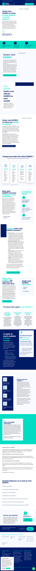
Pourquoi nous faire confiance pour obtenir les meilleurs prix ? (13, 501)
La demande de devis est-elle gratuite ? (9, 495)
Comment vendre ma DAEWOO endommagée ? (10, 489)
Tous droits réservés (25, 567)
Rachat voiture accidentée (17, 559)
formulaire (12, 234)
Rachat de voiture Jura (27, 557)
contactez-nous (13, 298)
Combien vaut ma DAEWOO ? (7, 486)
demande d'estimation (25, 403)
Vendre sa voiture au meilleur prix (17, 554)
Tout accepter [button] (8, 568)
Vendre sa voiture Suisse (16, 552)
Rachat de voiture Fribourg (28, 558)
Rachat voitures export (16, 558)
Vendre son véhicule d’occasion (17, 560)
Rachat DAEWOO (26, 291)
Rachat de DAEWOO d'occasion (6, 217)
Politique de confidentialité (17, 567)
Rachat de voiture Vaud (27, 552)
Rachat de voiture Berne (27, 559)
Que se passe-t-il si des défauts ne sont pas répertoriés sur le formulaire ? (15, 498)
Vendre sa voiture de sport (17, 557)
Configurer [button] (3, 568)
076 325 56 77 (7, 35)
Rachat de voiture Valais (27, 553)
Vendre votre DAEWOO (25, 288)
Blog (29, 567)
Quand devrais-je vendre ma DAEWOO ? (9, 492)
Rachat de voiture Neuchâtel (28, 554)
